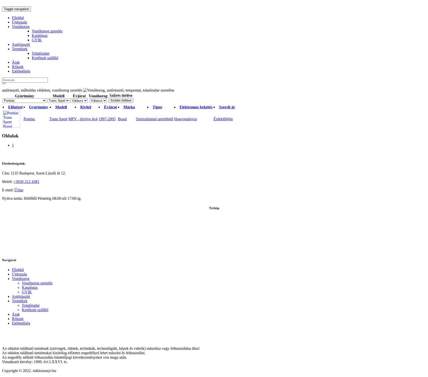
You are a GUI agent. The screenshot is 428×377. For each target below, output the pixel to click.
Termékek (19, 49)
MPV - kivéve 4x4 (83, 119)
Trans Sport (58, 119)
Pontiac (29, 119)
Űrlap (18, 190)
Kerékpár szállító (45, 58)
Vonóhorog (20, 27)
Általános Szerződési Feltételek (26, 331)
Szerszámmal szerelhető (154, 119)
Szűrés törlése (121, 95)
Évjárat (79, 96)
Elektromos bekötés (196, 107)
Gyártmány (24, 96)
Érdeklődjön (223, 119)
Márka (129, 107)
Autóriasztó (21, 44)
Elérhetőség (21, 71)
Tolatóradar (41, 53)
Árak (16, 62)
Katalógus (40, 35)
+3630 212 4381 (26, 181)
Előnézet (15, 107)
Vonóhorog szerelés (47, 31)
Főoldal (18, 18)
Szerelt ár (227, 107)
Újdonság (19, 22)
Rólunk (18, 67)
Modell (58, 96)
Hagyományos (185, 119)
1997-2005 (107, 119)
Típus (157, 107)
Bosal (122, 119)
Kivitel (85, 107)
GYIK (37, 40)
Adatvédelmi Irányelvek (21, 340)
